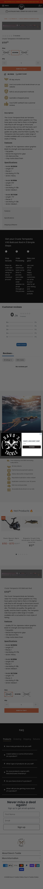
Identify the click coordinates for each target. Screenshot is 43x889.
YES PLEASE (31, 447)
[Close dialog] (41, 434)
